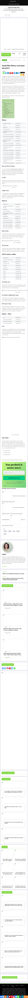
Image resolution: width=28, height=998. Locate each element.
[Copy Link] (21, 75)
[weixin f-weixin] (15, 4)
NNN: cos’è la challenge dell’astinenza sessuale (13, 573)
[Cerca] (6, 15)
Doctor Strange (5, 213)
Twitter (8, 985)
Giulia (4, 554)
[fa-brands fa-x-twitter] (10, 4)
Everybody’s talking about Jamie (8, 112)
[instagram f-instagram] (12, 4)
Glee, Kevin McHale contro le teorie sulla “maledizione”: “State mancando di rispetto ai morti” (20, 873)
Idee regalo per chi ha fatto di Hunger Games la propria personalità (14, 838)
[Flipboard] (10, 73)
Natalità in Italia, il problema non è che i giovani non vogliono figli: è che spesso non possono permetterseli (13, 905)
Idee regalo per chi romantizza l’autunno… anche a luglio (13, 807)
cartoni (5, 531)
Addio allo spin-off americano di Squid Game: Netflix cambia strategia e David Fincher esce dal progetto (12, 654)
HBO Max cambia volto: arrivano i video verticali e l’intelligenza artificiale (12, 629)
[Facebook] (15, 73)
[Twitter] (19, 73)
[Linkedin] (8, 73)
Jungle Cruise (6, 105)
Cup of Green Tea (13, 7)
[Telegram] (6, 73)
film (14, 531)
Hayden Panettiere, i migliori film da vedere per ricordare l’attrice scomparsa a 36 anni (13, 604)
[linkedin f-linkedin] (17, 4)
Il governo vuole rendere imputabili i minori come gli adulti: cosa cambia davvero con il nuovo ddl (13, 951)
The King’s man (6, 111)
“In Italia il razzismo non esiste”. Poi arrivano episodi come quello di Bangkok (13, 920)
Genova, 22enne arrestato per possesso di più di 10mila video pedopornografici (13, 579)
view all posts (4, 566)
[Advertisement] (14, 34)
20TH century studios (6, 110)
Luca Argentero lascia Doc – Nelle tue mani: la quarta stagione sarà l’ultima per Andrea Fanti (7, 887)
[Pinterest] (12, 73)
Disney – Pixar (5, 114)
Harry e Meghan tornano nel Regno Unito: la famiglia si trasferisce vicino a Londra (7, 860)
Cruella (5, 104)
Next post (4, 576)
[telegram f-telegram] (14, 4)
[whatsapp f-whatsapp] (18, 4)
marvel (18, 531)
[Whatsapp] (4, 73)
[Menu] (2, 15)
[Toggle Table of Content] (11, 101)
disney (10, 531)
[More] (23, 75)
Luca (5, 115)
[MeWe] (17, 73)
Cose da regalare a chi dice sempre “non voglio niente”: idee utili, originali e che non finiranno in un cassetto (14, 792)
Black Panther (5, 216)
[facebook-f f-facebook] (9, 4)
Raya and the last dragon (7, 103)
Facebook (3, 985)
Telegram (17, 985)
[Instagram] (7, 668)
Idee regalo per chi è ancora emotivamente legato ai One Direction (14, 823)
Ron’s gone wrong (6, 113)
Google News (22, 985)
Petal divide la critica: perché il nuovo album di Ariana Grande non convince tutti (20, 887)
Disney (4, 76)
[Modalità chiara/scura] (9, 15)
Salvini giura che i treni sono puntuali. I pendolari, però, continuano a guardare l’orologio (14, 936)
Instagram (12, 985)
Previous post (5, 571)
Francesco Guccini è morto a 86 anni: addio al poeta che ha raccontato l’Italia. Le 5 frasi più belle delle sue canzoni (7, 873)
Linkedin (13, 986)
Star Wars (4, 116)
